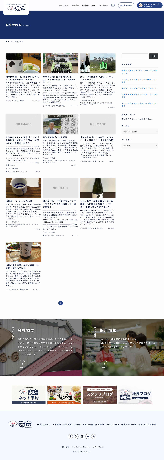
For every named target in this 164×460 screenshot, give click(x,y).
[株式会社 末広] (16, 7)
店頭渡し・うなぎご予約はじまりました (139, 88)
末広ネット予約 (129, 424)
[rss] (93, 436)
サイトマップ (98, 447)
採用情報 (99, 424)
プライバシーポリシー (81, 447)
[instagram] (82, 436)
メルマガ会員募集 (147, 424)
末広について (43, 424)
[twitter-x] (76, 436)
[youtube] (87, 436)
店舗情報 (56, 424)
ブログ (77, 424)
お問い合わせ (112, 424)
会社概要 (67, 424)
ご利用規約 (65, 447)
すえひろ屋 (87, 424)
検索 (154, 56)
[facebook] (70, 436)
